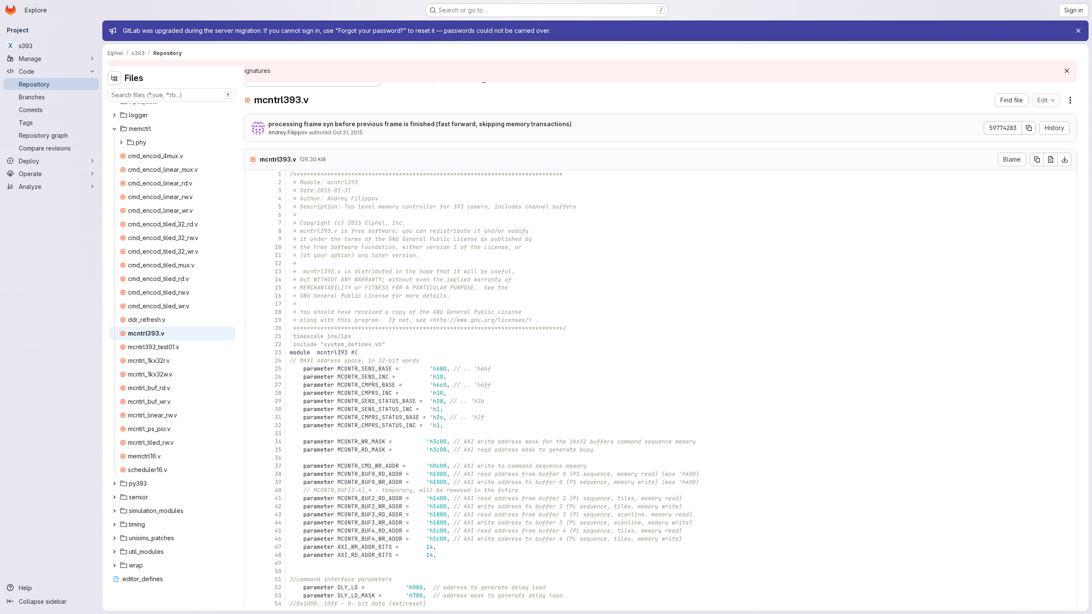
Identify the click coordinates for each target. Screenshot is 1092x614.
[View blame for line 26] (252, 377)
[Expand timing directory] (114, 524)
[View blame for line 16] (252, 296)
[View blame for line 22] (252, 344)
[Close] (1078, 31)
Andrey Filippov (288, 132)
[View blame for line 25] (252, 369)
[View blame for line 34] (252, 441)
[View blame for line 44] (252, 522)
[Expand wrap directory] (114, 565)
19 (278, 320)
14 (278, 279)
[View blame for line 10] (252, 247)
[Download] (1065, 159)
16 (278, 295)
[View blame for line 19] (252, 320)
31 (278, 417)
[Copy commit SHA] (1029, 128)
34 (278, 441)
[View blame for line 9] (252, 239)
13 (278, 271)
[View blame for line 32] (252, 425)
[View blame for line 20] (252, 328)
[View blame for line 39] (252, 482)
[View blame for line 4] (252, 198)
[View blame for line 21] (252, 336)
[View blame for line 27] (252, 385)
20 (278, 328)
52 (278, 587)
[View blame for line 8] (252, 231)
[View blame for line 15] (252, 288)
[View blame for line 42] (252, 506)
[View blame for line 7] (252, 223)
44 (278, 522)
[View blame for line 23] (252, 352)
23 (278, 352)
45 (278, 530)
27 (278, 384)
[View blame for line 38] (252, 474)
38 (278, 474)
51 (278, 579)
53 (278, 595)
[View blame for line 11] (252, 255)
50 (278, 571)
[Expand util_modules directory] (114, 552)
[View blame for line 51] (252, 579)
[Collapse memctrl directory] (114, 129)
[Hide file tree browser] (114, 78)
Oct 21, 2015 (348, 132)
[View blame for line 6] (252, 215)
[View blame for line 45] (252, 531)
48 (278, 555)
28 (278, 393)
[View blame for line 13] (252, 271)
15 (278, 287)
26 (278, 376)
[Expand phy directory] (121, 142)
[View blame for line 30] (252, 409)
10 (278, 247)
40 (278, 490)
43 (278, 514)
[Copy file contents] (1036, 159)
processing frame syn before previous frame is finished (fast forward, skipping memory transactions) (420, 123)
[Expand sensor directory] (114, 497)
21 (278, 336)
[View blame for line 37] (252, 466)
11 (278, 255)
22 (278, 344)
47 (278, 546)
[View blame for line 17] (252, 304)
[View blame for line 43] (252, 514)
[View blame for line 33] (252, 433)
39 (278, 482)
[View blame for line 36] (252, 458)
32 (278, 425)
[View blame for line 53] (252, 595)
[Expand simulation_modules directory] (114, 511)
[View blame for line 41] (252, 498)
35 (278, 449)
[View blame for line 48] (252, 555)
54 (278, 603)
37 (278, 465)
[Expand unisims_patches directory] (114, 538)
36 (278, 457)
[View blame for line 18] (252, 312)
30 (278, 409)
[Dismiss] (1067, 71)
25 (278, 368)
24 (278, 360)
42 (278, 506)
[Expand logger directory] (114, 115)
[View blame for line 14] (252, 279)
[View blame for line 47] (252, 547)
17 (278, 303)
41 (278, 498)
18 (278, 312)
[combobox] (171, 94)
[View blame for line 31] (252, 417)
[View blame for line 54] (252, 604)
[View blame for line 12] (252, 263)
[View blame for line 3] (252, 190)
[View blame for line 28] (252, 393)
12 (278, 263)
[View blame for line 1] (252, 174)
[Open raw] (1050, 159)
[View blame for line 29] (252, 401)
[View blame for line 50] (252, 571)
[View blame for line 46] (252, 539)
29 (278, 401)
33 (278, 433)
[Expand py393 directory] (114, 483)
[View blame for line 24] (252, 360)
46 (278, 538)
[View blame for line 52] (252, 587)
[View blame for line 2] (252, 182)
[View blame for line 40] (252, 490)
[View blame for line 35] (252, 450)
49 (278, 563)
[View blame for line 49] (252, 563)
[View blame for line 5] (252, 207)
